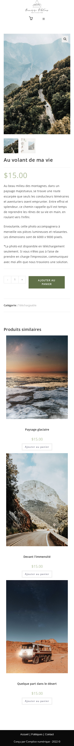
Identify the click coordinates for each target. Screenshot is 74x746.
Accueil (24, 734)
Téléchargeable (27, 305)
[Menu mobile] (44, 19)
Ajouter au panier (46, 282)
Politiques (36, 734)
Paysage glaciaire (37, 429)
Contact (49, 734)
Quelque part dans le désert (37, 684)
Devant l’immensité (37, 557)
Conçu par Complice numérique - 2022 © (37, 741)
